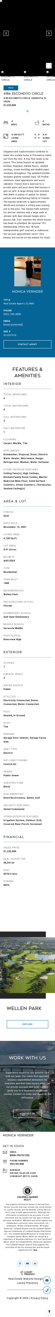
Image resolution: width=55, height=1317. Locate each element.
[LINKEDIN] (35, 1263)
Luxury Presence (27, 1282)
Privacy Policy (39, 1298)
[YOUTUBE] (27, 1263)
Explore (27, 1024)
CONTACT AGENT (27, 344)
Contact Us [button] (27, 1114)
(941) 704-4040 (12, 314)
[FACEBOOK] (20, 1263)
